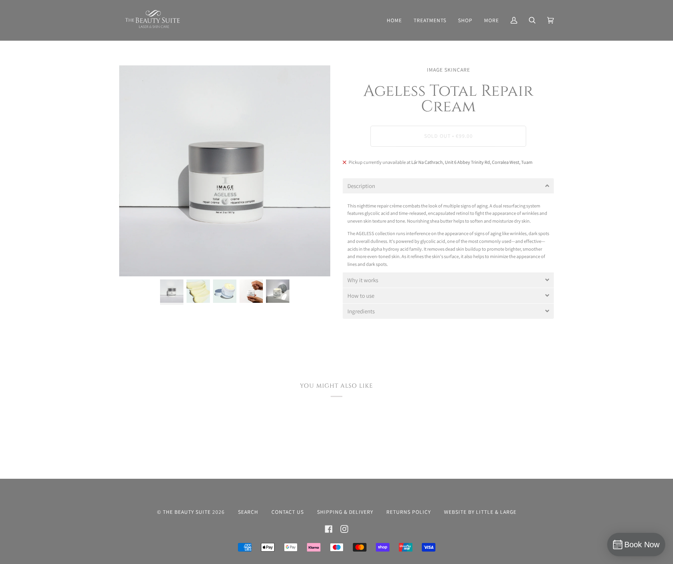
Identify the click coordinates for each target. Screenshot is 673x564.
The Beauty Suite (187, 511)
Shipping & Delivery (345, 511)
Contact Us (287, 511)
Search (248, 511)
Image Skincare (448, 69)
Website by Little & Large (480, 511)
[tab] (448, 185)
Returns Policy (408, 511)
